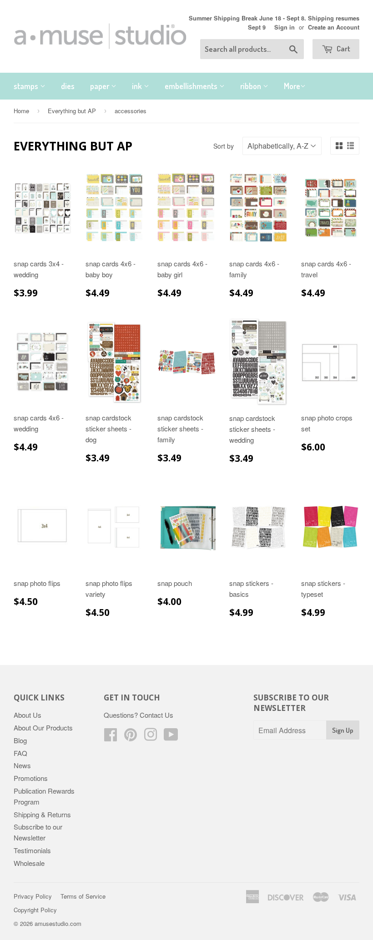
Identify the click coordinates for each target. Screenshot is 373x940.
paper (100, 86)
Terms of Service (83, 896)
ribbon (251, 86)
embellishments (192, 86)
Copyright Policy (35, 909)
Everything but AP (72, 110)
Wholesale (29, 863)
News (22, 765)
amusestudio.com (58, 923)
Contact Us (156, 715)
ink (138, 86)
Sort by (223, 145)
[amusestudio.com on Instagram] (150, 737)
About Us (27, 715)
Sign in (284, 27)
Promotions (31, 778)
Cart (342, 48)
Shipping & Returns (42, 814)
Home (21, 110)
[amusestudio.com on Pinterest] (130, 737)
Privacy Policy (33, 896)
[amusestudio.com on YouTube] (171, 737)
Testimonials (32, 850)
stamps (27, 86)
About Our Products (43, 727)
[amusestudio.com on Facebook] (110, 737)
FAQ (20, 753)
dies (68, 86)
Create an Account (333, 27)
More (292, 86)
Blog (20, 740)
